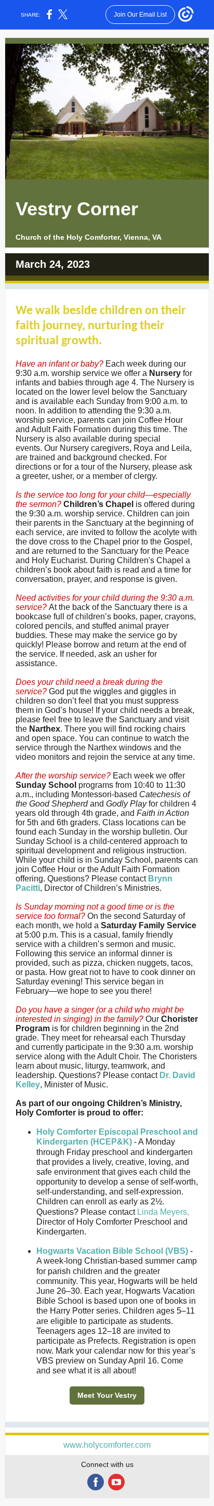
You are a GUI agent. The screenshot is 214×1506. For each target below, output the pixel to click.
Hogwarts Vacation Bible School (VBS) (112, 1251)
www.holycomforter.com (107, 1444)
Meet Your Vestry (107, 1395)
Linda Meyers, (163, 1212)
